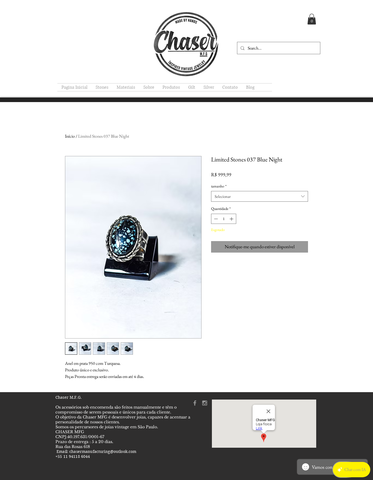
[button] (311, 19)
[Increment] (232, 219)
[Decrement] (215, 219)
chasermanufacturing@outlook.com (102, 451)
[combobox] (259, 196)
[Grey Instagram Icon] (204, 403)
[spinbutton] (224, 219)
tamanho (219, 186)
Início (70, 136)
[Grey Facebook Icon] (194, 403)
